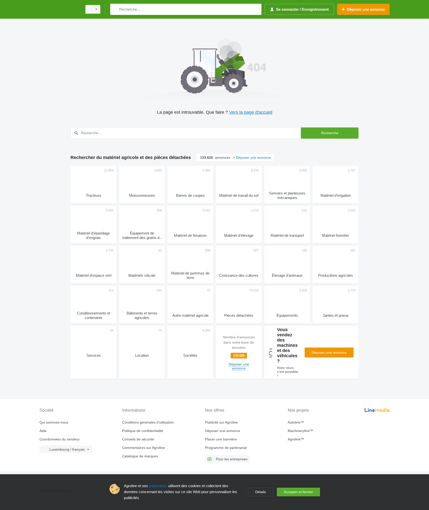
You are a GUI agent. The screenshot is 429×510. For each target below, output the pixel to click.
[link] (239, 352)
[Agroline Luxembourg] (59, 9)
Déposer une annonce (329, 352)
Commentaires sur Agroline (143, 448)
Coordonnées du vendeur (59, 439)
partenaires (158, 486)
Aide (42, 431)
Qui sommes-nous (53, 422)
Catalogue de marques (140, 456)
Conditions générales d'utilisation (148, 422)
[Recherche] (115, 9)
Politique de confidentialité (142, 431)
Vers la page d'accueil (250, 112)
